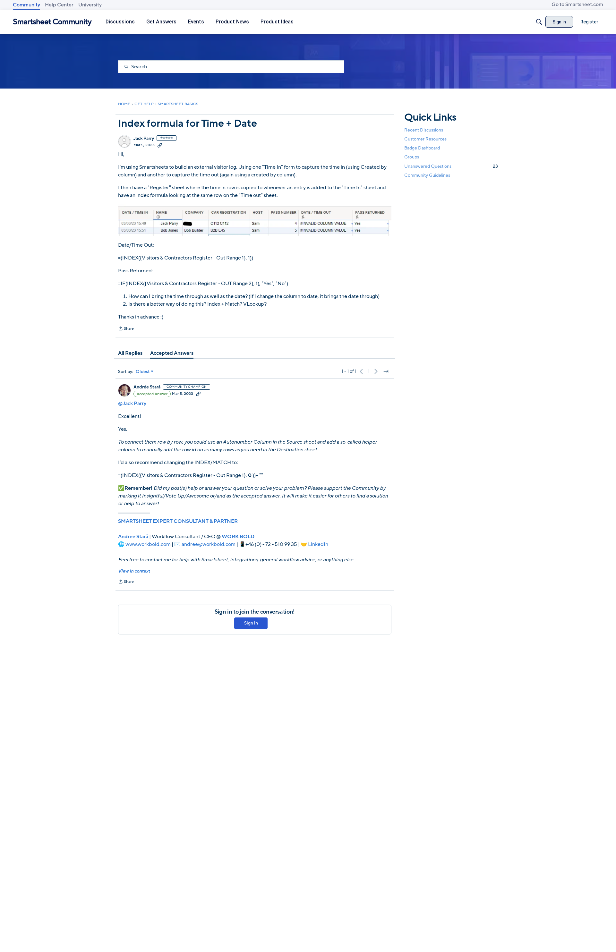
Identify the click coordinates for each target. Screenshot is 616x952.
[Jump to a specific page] (386, 371)
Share (126, 329)
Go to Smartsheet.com (577, 4)
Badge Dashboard (422, 148)
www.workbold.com (148, 544)
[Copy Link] (160, 145)
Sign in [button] (251, 623)
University (90, 4)
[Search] (539, 22)
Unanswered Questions (451, 166)
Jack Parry (143, 138)
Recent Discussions (423, 130)
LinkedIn (318, 544)
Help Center (59, 4)
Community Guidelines (427, 175)
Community (26, 4)
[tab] (130, 353)
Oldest (143, 372)
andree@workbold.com (208, 544)
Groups (411, 157)
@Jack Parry (132, 403)
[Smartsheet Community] (52, 22)
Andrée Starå (146, 387)
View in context (134, 571)
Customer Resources (425, 139)
